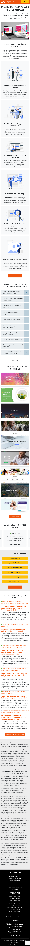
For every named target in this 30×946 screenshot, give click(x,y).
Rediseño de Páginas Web (15, 582)
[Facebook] (11, 935)
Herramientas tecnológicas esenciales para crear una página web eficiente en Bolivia (13, 717)
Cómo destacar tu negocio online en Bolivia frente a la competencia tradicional (14, 675)
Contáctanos (15, 889)
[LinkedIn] (19, 935)
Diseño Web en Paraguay (15, 911)
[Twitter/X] (13, 935)
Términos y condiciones (9, 940)
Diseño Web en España (15, 905)
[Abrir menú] (2, 2)
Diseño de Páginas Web (15, 876)
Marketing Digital (15, 558)
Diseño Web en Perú (15, 913)
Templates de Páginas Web (15, 887)
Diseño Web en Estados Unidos (15, 907)
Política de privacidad (21, 940)
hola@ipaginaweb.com (15, 924)
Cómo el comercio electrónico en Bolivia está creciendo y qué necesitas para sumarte (13, 652)
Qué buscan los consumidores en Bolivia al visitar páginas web (13, 630)
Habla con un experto (15, 276)
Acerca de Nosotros (15, 880)
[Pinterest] (16, 935)
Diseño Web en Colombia (15, 902)
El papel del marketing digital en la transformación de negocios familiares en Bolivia (14, 608)
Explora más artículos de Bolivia (15, 734)
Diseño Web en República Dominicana (15, 916)
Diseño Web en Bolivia (15, 898)
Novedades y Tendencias (15, 882)
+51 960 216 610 (16, 927)
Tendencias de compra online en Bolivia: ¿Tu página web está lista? (14, 697)
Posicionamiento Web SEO (15, 567)
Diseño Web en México (15, 909)
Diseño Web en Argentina (15, 896)
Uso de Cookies (15, 942)
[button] (2, 473)
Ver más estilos (15, 516)
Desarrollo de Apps (15, 577)
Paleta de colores (15, 885)
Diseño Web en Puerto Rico (15, 915)
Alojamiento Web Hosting (15, 563)
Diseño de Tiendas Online (15, 572)
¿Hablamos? (24, 2)
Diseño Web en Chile (15, 900)
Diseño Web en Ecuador (15, 904)
